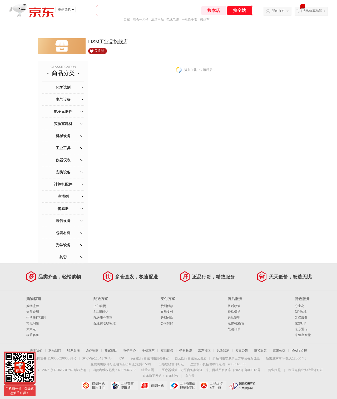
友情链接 (167, 350)
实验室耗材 (63, 123)
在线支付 (167, 312)
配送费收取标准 (104, 323)
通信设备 (63, 220)
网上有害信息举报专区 (183, 385)
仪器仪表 (63, 160)
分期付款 (167, 317)
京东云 (190, 376)
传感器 (63, 208)
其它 (63, 257)
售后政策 (234, 306)
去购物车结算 (312, 11)
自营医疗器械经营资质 (190, 358)
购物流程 (32, 306)
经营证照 (147, 370)
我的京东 (278, 11)
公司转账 (167, 323)
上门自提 (99, 306)
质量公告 (241, 350)
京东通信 (301, 329)
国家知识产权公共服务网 (242, 385)
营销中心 (129, 350)
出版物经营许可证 (171, 364)
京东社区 (204, 350)
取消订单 (234, 329)
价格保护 (234, 312)
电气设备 (63, 99)
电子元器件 (63, 111)
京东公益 (279, 350)
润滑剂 (63, 196)
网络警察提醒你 (124, 385)
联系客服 (32, 335)
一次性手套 (189, 19)
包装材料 (63, 233)
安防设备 (63, 172)
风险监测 (223, 350)
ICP (121, 358)
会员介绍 (32, 312)
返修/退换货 (236, 323)
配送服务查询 (102, 317)
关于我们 (36, 350)
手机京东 (148, 350)
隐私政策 (260, 350)
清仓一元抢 (140, 19)
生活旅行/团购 (36, 317)
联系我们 (54, 350)
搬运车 (205, 19)
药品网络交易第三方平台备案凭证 (236, 358)
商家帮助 (111, 350)
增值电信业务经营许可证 (305, 370)
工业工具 (63, 148)
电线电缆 (172, 19)
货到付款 (167, 306)
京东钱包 (172, 376)
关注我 (99, 51)
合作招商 (92, 350)
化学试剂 (63, 87)
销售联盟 (185, 350)
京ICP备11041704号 (97, 358)
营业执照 (274, 370)
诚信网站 (153, 385)
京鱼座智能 (303, 335)
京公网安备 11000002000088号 (53, 358)
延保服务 (301, 317)
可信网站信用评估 (94, 385)
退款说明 (234, 317)
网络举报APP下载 (212, 385)
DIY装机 (300, 312)
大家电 (31, 329)
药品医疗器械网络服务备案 (150, 358)
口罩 (127, 19)
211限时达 (100, 312)
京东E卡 (300, 323)
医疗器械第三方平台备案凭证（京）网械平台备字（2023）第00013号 (211, 370)
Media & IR (299, 350)
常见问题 (32, 323)
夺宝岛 (299, 306)
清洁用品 (157, 19)
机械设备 (63, 136)
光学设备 (63, 245)
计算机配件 (63, 184)
